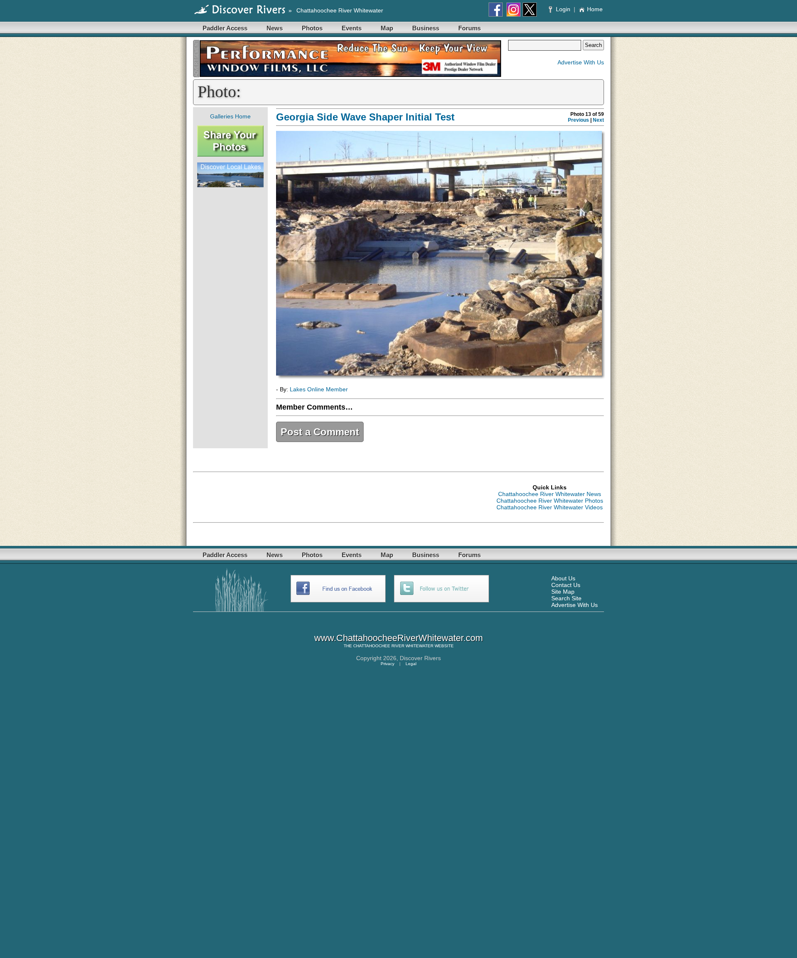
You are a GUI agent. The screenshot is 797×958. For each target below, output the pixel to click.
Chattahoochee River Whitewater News (549, 494)
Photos (312, 28)
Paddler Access (225, 28)
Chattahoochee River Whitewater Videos (549, 507)
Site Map (563, 591)
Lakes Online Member (319, 389)
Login (563, 9)
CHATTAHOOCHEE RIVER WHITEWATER (393, 646)
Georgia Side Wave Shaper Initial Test (365, 117)
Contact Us (565, 585)
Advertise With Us (580, 62)
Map (387, 28)
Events (352, 28)
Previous (578, 120)
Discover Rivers (420, 658)
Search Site (566, 598)
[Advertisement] (230, 317)
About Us (563, 578)
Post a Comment (320, 431)
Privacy (387, 663)
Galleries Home (230, 116)
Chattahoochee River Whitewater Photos (549, 500)
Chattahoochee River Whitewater (339, 10)
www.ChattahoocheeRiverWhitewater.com (398, 638)
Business (425, 28)
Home (595, 9)
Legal (411, 663)
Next (598, 120)
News (274, 28)
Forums (469, 28)
